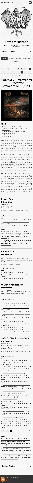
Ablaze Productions (14, 128)
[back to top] (30, 471)
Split (24, 131)
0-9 (7, 69)
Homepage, (9, 347)
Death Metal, (18, 291)
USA (8, 204)
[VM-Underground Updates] (3, 479)
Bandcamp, (23, 260)
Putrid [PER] (18, 127)
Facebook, (9, 260)
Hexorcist (10, 127)
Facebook (8, 208)
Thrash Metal (27, 291)
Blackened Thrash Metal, (13, 258)
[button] (30, 2)
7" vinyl (16, 131)
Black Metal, (10, 291)
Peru (8, 257)
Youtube (3, 262)
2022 (13, 133)
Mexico (9, 290)
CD (20, 131)
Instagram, (15, 260)
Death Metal (9, 206)
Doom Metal (26, 345)
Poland (9, 343)
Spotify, (29, 260)
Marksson (11, 136)
